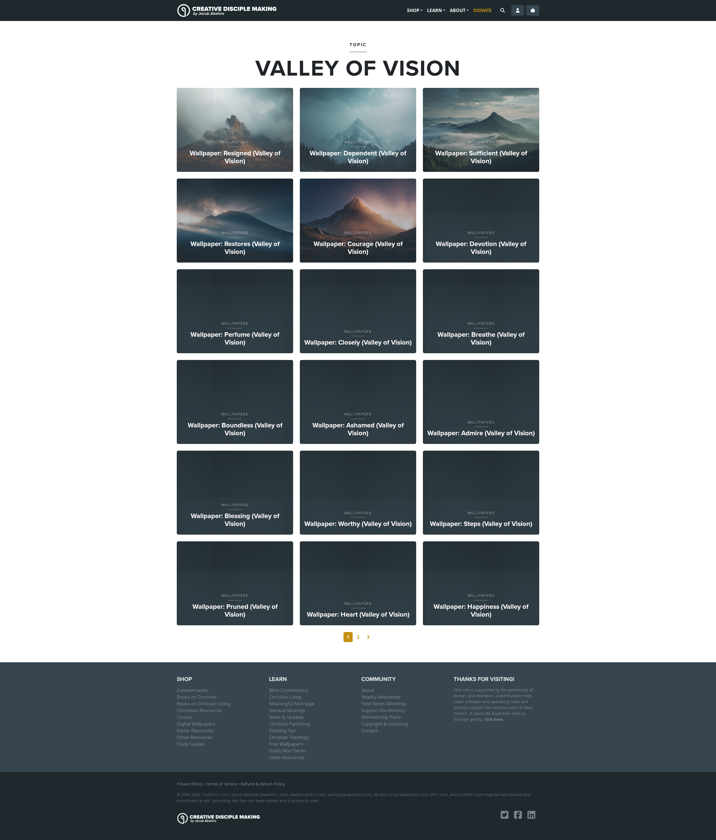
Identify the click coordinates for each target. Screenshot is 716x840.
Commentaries (192, 690)
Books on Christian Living (203, 704)
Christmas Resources (199, 710)
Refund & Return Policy (263, 784)
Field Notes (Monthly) (383, 704)
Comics (184, 717)
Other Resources (195, 737)
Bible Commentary (288, 690)
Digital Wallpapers (196, 724)
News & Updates (286, 717)
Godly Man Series (287, 751)
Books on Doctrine (196, 697)
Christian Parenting (289, 724)
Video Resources (286, 757)
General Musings (287, 710)
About (457, 10)
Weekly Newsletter (381, 697)
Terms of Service (221, 784)
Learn (434, 10)
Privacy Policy (189, 784)
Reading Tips (282, 730)
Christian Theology (289, 737)
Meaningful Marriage (291, 704)
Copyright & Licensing (384, 724)
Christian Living (285, 697)
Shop (413, 10)
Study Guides (191, 744)
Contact (369, 730)
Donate (482, 10)
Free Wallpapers (286, 744)
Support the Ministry (383, 710)
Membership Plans (381, 717)
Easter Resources (195, 730)
